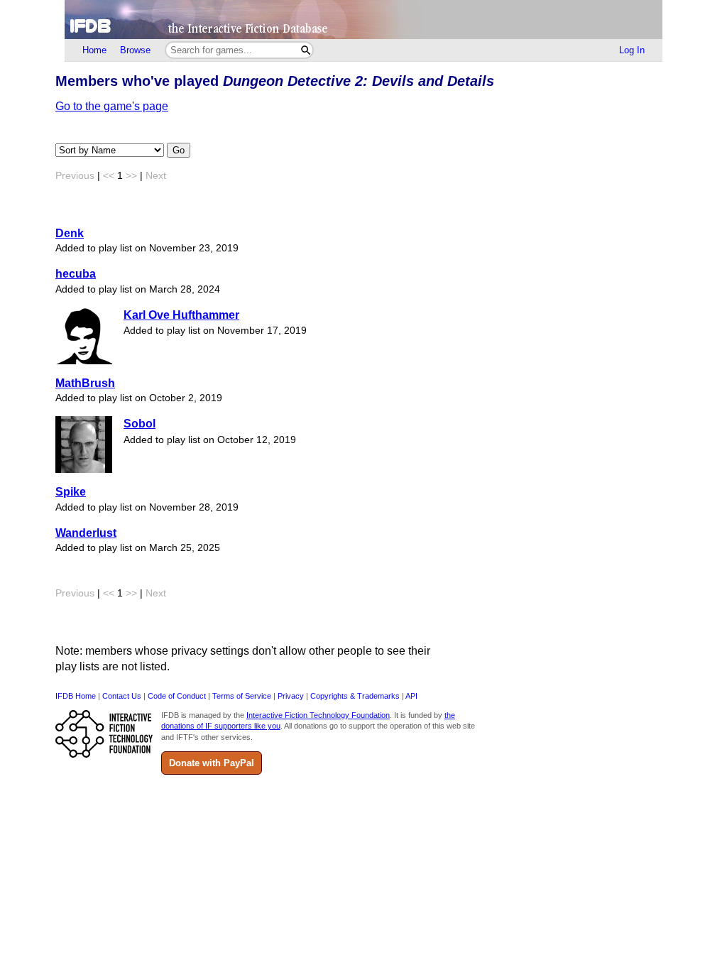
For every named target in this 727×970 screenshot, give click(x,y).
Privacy (291, 696)
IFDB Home (75, 696)
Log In (632, 50)
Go (179, 150)
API (411, 696)
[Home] (363, 19)
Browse (135, 50)
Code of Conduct (177, 696)
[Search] (305, 50)
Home (94, 50)
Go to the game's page (111, 106)
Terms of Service (241, 696)
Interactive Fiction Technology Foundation (318, 715)
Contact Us (121, 696)
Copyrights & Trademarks (355, 696)
